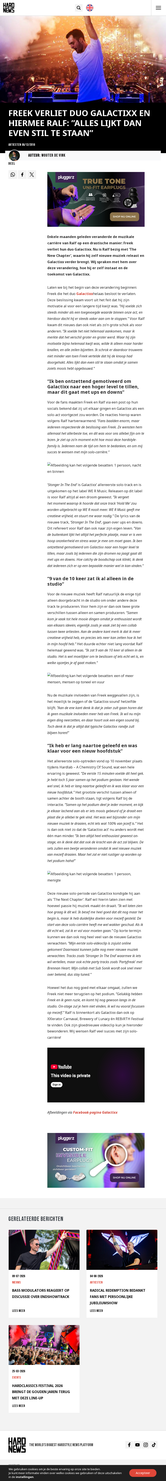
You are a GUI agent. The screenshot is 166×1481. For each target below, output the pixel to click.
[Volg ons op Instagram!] (145, 1445)
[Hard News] (8, 7)
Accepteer (143, 1473)
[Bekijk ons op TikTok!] (154, 1445)
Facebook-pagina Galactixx (95, 1112)
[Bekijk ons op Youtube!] (137, 1445)
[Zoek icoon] (79, 8)
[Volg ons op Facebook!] (129, 1445)
